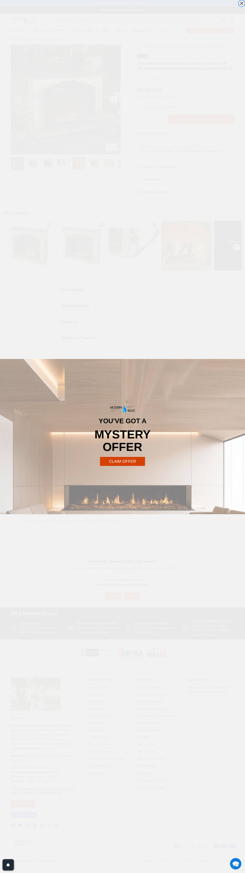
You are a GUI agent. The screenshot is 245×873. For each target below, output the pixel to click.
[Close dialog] (241, 3)
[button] (235, 863)
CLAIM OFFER (122, 461)
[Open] (8, 865)
